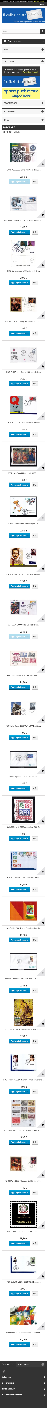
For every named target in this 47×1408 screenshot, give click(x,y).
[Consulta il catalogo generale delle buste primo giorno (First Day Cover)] (23, 77)
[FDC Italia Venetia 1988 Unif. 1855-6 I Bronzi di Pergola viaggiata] (23, 253)
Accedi (42, 4)
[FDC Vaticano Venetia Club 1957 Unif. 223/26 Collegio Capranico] (23, 658)
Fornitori (9, 111)
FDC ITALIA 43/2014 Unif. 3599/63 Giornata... (23, 878)
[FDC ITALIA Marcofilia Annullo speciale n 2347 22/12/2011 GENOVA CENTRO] (23, 506)
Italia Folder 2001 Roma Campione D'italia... (23, 928)
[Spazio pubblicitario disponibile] (23, 93)
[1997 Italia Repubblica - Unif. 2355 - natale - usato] (23, 456)
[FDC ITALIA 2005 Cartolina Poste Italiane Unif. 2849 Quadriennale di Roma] (23, 405)
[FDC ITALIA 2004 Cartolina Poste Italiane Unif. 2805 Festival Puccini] (23, 557)
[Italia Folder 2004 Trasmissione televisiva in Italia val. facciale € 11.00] (23, 1315)
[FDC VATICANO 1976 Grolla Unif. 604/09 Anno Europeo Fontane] (23, 1113)
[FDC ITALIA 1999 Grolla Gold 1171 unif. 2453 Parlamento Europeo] (23, 607)
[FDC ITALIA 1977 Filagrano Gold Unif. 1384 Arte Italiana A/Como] (23, 1163)
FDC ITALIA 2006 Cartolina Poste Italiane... (23, 170)
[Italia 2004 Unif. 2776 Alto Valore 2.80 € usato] (23, 810)
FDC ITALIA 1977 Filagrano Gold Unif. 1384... (23, 1181)
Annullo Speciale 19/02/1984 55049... (23, 777)
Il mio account (8, 1388)
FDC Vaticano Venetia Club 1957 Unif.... (23, 675)
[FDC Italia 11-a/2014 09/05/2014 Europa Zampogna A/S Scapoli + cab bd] (23, 1264)
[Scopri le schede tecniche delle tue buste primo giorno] (23, 1)
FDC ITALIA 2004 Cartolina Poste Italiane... (23, 574)
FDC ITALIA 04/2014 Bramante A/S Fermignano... (23, 1080)
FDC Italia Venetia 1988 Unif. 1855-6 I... (23, 271)
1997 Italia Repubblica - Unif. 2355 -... (23, 473)
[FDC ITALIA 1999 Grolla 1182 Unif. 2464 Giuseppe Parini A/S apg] (23, 355)
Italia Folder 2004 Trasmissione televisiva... (23, 1333)
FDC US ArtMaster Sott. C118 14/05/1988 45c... (23, 220)
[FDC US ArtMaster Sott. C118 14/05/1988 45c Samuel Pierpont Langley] (23, 203)
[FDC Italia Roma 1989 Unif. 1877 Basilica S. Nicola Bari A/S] (23, 708)
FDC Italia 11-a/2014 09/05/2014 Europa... (23, 1282)
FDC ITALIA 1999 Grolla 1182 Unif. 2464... (23, 372)
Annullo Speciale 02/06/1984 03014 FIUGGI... (23, 979)
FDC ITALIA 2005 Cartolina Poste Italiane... (23, 423)
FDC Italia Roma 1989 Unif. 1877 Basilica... (23, 726)
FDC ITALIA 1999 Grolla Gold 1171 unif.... (24, 625)
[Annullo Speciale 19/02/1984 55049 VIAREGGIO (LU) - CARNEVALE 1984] (23, 759)
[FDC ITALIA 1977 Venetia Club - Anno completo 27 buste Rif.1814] (23, 1214)
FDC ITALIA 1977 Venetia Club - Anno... (23, 1232)
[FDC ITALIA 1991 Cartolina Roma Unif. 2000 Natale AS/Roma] (23, 1012)
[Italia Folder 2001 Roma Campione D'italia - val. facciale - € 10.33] (23, 911)
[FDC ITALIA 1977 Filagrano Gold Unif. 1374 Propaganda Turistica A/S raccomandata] (23, 304)
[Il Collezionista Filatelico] (23, 15)
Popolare (9, 127)
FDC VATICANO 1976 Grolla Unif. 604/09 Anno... (24, 1130)
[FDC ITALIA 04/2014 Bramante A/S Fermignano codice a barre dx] (23, 1062)
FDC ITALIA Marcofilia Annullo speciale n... (23, 524)
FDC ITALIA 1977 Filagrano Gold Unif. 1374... (23, 322)
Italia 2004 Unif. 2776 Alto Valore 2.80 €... (23, 827)
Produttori (10, 103)
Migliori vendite (13, 132)
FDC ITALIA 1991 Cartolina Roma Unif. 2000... (23, 1029)
